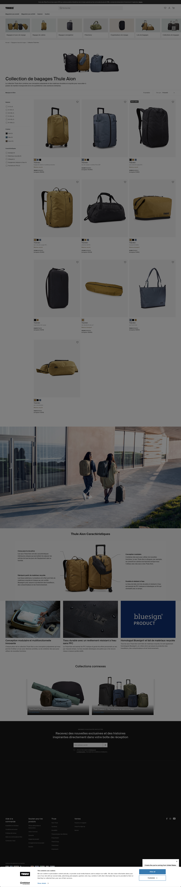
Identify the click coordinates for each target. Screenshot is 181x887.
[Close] (177, 861)
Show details (42, 883)
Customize (151, 878)
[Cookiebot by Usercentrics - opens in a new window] (25, 883)
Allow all (152, 872)
